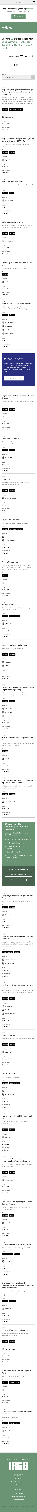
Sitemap (4, 1507)
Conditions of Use (28, 1507)
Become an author (18, 1500)
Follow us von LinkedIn (17, 874)
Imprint (11, 1507)
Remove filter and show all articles (26, 65)
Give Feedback (18, 1494)
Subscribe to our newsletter (17, 880)
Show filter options (14, 56)
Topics (20, 16)
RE (18, 2)
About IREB (18, 1479)
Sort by (4, 74)
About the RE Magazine (18, 1482)
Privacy (17, 1507)
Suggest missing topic (14, 378)
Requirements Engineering (19, 10)
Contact (18, 1485)
